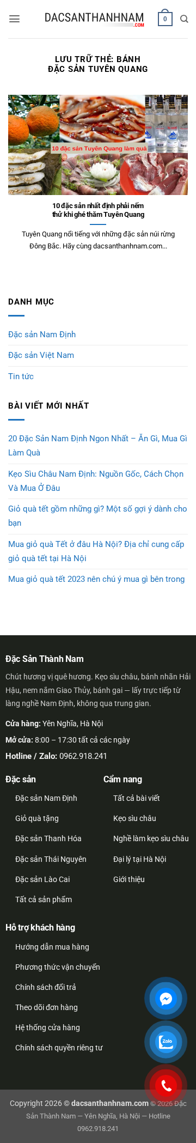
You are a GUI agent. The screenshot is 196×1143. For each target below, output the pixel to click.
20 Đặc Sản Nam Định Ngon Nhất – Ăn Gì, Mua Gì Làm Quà (97, 446)
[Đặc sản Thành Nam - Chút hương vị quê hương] (95, 19)
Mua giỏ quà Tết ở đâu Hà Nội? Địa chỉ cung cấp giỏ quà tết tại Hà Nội (96, 551)
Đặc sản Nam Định (42, 334)
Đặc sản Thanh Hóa (48, 838)
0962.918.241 (83, 756)
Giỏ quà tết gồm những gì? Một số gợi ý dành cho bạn (97, 516)
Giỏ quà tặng (37, 818)
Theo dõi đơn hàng (46, 1007)
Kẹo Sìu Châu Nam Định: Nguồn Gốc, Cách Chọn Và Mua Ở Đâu (95, 481)
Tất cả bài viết (136, 798)
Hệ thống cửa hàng (47, 1027)
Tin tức (21, 376)
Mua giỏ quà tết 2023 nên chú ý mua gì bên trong (96, 579)
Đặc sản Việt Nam (41, 355)
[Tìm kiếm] (184, 19)
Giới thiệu (129, 879)
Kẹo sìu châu (134, 818)
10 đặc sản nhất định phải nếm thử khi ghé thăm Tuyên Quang (98, 210)
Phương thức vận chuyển (57, 967)
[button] (14, 19)
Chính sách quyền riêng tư (59, 1047)
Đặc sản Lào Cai (42, 879)
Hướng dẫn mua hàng (52, 947)
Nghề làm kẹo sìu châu (151, 838)
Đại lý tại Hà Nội (139, 859)
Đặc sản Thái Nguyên (51, 859)
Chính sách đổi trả (45, 987)
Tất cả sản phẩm (43, 899)
